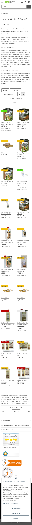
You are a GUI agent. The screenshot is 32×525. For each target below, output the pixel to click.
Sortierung (14, 90)
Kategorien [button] (5, 420)
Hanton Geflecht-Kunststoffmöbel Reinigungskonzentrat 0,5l (7, 213)
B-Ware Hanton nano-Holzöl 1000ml (23, 123)
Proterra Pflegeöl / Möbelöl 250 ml (22, 324)
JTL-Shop (19, 522)
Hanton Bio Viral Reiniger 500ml (22, 182)
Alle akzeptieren (16, 508)
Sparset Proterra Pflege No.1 (22, 381)
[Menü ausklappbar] (2, 1)
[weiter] (29, 102)
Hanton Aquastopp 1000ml (23, 153)
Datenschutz (15, 503)
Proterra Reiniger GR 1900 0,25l (7, 381)
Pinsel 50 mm (5, 298)
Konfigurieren (16, 513)
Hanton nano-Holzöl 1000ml (23, 213)
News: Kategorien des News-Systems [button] (15, 425)
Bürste (3, 153)
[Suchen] (28, 7)
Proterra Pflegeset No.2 (22, 354)
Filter (6, 90)
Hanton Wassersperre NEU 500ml (23, 270)
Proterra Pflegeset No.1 (6, 354)
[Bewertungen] (21, 326)
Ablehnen (16, 518)
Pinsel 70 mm (21, 298)
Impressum (6, 503)
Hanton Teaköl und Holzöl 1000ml (23, 241)
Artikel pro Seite (8, 94)
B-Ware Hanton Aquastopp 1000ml (7, 123)
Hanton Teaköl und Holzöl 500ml (7, 270)
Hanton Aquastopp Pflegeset (7, 182)
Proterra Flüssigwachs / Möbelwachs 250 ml (7, 324)
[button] (22, 2)
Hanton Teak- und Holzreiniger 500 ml (7, 241)
